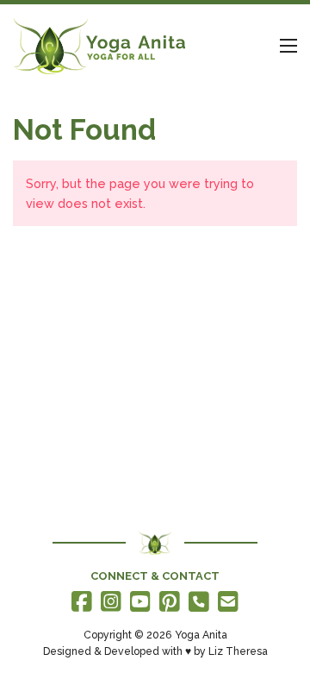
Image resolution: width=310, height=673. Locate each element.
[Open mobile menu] (288, 46)
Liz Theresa (238, 651)
